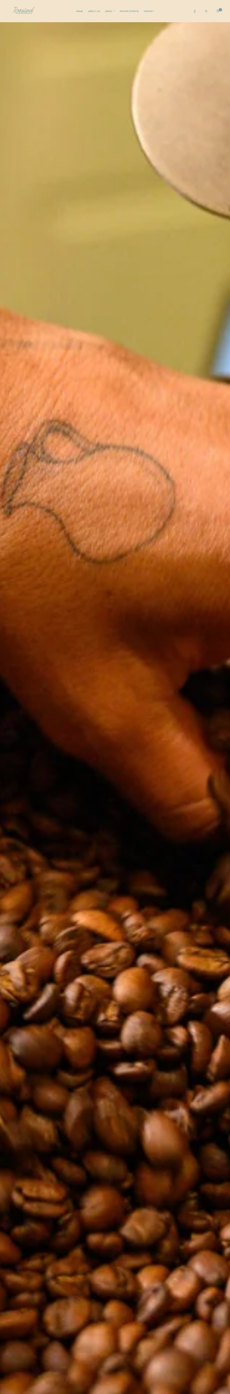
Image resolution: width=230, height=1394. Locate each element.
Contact (149, 11)
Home (79, 11)
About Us (94, 11)
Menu (109, 11)
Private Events (129, 11)
